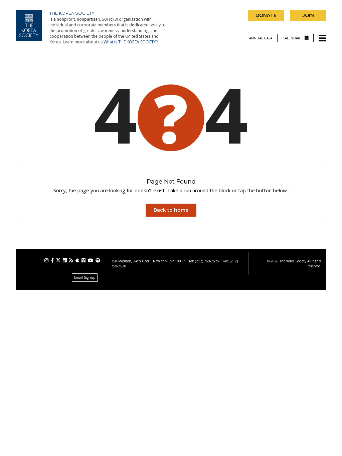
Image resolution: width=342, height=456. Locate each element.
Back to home (171, 210)
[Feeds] (71, 260)
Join (308, 15)
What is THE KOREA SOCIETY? (131, 42)
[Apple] (77, 260)
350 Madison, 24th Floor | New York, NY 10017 (148, 261)
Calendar (292, 38)
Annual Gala (260, 38)
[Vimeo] (83, 260)
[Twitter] (58, 260)
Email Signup (84, 277)
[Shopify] (98, 260)
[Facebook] (52, 260)
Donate (266, 15)
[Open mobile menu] (322, 38)
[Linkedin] (65, 260)
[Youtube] (90, 260)
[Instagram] (46, 260)
